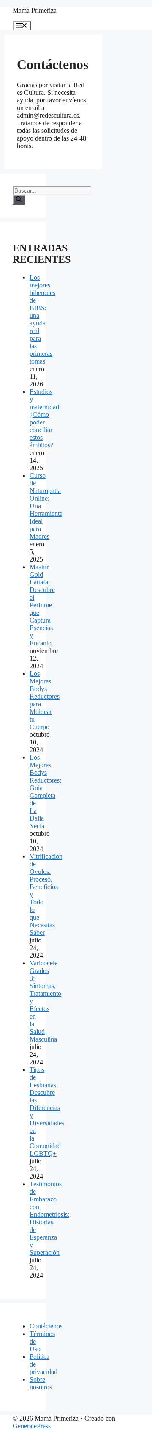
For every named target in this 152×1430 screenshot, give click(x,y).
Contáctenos (46, 1326)
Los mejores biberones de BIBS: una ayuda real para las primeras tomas (42, 319)
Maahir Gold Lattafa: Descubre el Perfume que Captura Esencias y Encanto (42, 605)
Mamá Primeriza (35, 10)
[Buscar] (19, 199)
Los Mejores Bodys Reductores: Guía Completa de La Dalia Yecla (45, 791)
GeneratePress (32, 1426)
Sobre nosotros (41, 1383)
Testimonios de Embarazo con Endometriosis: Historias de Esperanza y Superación (49, 1218)
